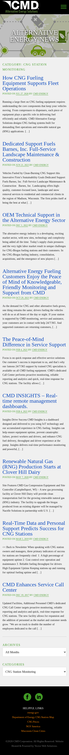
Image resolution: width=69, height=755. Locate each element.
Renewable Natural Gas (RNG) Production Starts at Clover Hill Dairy (31, 466)
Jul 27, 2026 (22, 93)
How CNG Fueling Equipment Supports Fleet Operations (30, 83)
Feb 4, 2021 (22, 349)
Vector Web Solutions (45, 745)
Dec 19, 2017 (22, 595)
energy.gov (33, 712)
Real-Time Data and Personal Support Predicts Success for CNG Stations (33, 528)
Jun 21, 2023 (22, 165)
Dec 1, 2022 (22, 225)
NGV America (33, 726)
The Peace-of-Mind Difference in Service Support (34, 342)
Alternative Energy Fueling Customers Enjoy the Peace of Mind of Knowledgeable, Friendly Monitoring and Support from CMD (32, 282)
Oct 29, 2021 (22, 298)
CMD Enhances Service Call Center (33, 587)
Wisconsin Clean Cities (33, 731)
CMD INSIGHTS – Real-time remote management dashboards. (29, 401)
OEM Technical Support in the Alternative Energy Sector (33, 217)
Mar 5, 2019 (22, 539)
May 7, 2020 (22, 477)
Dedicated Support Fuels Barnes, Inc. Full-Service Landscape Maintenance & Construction (30, 152)
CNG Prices (33, 721)
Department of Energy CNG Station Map (33, 717)
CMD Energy (40, 93)
